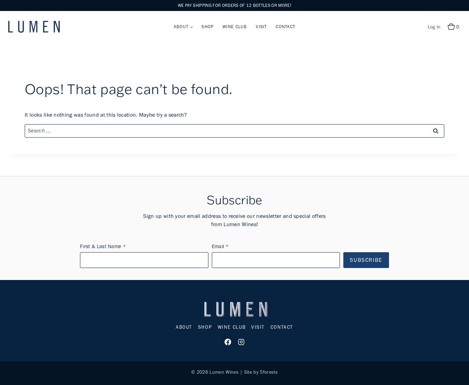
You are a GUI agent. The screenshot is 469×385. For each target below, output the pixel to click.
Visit (261, 26)
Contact (285, 26)
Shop (208, 26)
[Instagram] (241, 342)
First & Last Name (100, 246)
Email (218, 246)
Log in (434, 27)
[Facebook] (228, 342)
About (184, 327)
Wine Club (234, 26)
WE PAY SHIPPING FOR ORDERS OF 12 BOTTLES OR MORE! (234, 5)
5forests (269, 372)
